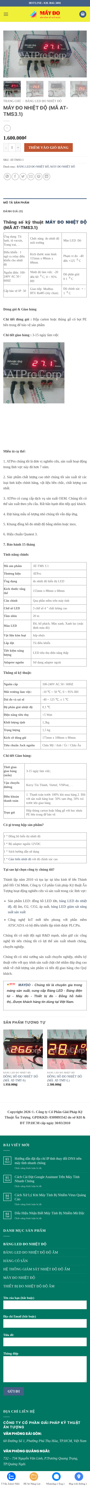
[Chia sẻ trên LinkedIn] (46, 176)
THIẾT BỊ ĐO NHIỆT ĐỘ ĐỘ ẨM (28, 1286)
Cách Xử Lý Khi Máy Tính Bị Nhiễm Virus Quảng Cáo (50, 1197)
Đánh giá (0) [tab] (13, 211)
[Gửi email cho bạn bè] (31, 176)
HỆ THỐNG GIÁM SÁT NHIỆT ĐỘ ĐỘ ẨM (36, 1269)
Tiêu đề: (8, 1335)
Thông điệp (10, 1353)
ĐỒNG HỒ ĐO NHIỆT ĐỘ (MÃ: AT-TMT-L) (64, 1078)
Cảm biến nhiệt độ (20, 859)
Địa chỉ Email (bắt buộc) (19, 1316)
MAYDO (24, 985)
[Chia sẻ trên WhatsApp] (7, 176)
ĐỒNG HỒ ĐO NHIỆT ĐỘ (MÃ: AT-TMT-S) (20, 1078)
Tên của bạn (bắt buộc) (18, 1298)
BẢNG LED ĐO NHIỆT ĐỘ (43, 101)
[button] (6, 14)
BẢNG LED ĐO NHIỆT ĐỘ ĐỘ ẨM (30, 1252)
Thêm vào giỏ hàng (49, 147)
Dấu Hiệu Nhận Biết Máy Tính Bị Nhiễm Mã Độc (50, 1213)
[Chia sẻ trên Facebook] (15, 176)
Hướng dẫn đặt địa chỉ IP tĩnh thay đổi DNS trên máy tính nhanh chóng (48, 1161)
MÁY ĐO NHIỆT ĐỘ (62, 166)
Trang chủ (12, 101)
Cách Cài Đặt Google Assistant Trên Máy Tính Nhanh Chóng (47, 1179)
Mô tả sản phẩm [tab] (16, 202)
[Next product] (7, 128)
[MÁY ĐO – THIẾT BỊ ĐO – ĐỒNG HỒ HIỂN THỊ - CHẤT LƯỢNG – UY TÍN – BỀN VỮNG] (45, 14)
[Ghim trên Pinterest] (38, 176)
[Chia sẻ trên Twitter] (23, 176)
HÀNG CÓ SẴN (15, 1261)
